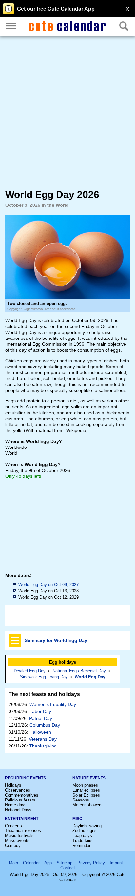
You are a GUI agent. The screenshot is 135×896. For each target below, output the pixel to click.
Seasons (80, 800)
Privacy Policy (91, 862)
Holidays (13, 785)
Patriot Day (40, 718)
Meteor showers (87, 804)
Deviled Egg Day (30, 670)
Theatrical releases (23, 830)
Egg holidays (62, 662)
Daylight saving (87, 825)
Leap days (82, 835)
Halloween (40, 732)
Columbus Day (44, 725)
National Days (18, 809)
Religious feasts (20, 800)
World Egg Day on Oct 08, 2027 (48, 584)
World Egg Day (90, 676)
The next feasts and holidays (44, 694)
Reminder (81, 845)
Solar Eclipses (86, 795)
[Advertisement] (67, 112)
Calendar (31, 862)
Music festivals (19, 835)
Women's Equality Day (52, 704)
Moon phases (85, 785)
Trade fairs (82, 840)
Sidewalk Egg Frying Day (44, 676)
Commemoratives (21, 795)
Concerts (13, 825)
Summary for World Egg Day (56, 640)
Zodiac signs (84, 830)
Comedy (13, 845)
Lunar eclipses (86, 790)
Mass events (17, 840)
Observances (17, 790)
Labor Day (40, 711)
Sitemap (64, 862)
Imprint (116, 862)
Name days (16, 804)
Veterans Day (43, 739)
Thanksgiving (43, 745)
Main (13, 862)
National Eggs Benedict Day (79, 670)
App (48, 862)
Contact (67, 867)
